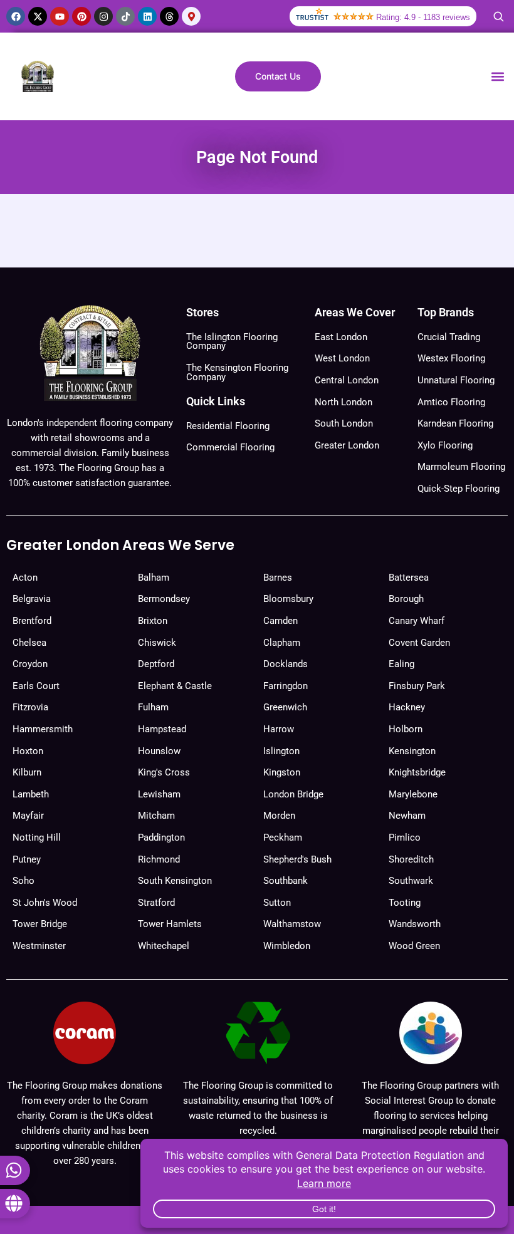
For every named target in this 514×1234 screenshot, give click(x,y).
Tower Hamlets (170, 924)
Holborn (405, 729)
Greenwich (285, 707)
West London (342, 358)
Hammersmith (43, 729)
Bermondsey (164, 598)
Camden (280, 620)
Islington (281, 751)
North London (343, 402)
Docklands (285, 664)
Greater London (347, 445)
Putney (27, 859)
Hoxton (28, 751)
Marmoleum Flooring (461, 466)
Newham (407, 815)
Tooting (405, 902)
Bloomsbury (288, 598)
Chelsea (29, 642)
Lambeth (31, 794)
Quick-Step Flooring (458, 488)
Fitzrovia (30, 707)
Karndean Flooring (455, 423)
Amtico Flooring (451, 402)
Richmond (159, 859)
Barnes (277, 577)
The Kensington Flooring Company (237, 372)
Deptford (156, 664)
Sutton (277, 902)
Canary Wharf (416, 620)
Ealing (401, 664)
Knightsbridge (417, 772)
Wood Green (414, 945)
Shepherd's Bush (297, 859)
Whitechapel (163, 945)
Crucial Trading (448, 337)
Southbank (285, 880)
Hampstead (162, 729)
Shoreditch (411, 859)
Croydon (30, 664)
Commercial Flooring (230, 447)
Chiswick (157, 642)
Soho (23, 880)
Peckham (282, 837)
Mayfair (28, 815)
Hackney (407, 707)
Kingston (281, 772)
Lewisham (159, 794)
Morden (279, 815)
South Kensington (175, 880)
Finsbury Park (417, 686)
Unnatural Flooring (456, 380)
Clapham (281, 642)
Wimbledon (286, 945)
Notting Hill (37, 837)
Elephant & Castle (175, 686)
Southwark (411, 880)
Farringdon (285, 686)
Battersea (409, 577)
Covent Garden (419, 642)
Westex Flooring (451, 358)
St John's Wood (45, 902)
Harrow (278, 729)
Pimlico (405, 837)
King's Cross (164, 772)
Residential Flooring (228, 426)
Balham (153, 577)
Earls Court (36, 686)
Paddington (161, 837)
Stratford (156, 902)
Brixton (152, 620)
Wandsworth (415, 924)
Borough (406, 598)
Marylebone (413, 794)
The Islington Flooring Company (232, 341)
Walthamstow (292, 924)
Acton (25, 577)
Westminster (39, 945)
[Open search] (498, 16)
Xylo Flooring (445, 445)
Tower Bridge (40, 924)
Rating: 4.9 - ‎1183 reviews (423, 17)
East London (341, 337)
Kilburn (27, 772)
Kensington (412, 751)
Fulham (153, 707)
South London (344, 423)
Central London (347, 380)
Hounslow (159, 751)
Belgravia (32, 598)
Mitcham (156, 815)
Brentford (32, 620)
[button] (497, 76)
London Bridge (293, 794)
